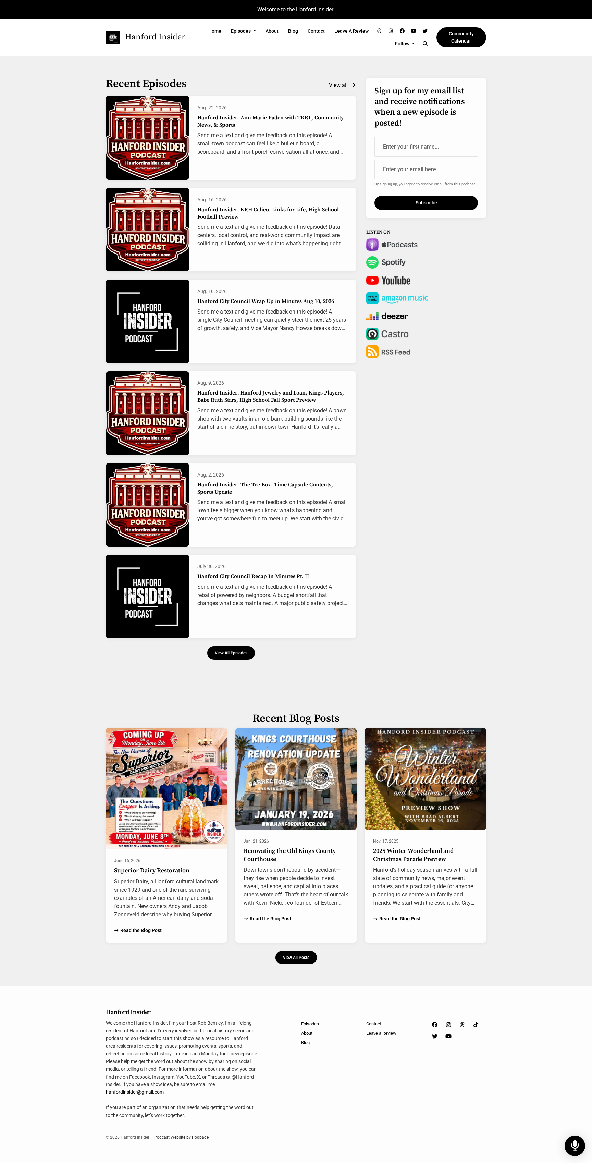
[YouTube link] (414, 31)
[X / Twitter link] (425, 31)
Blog (293, 31)
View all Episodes (231, 652)
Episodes (241, 31)
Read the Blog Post (141, 930)
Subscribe (426, 202)
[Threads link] (379, 31)
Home (214, 31)
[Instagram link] (391, 31)
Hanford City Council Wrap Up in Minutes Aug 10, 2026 (265, 301)
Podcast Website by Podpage (181, 1137)
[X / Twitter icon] (434, 1037)
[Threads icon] (462, 1025)
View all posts (296, 957)
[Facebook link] (402, 31)
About (272, 31)
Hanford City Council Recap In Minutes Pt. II (253, 576)
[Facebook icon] (434, 1025)
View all (339, 85)
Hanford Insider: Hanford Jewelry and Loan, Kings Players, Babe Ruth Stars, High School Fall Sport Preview (270, 396)
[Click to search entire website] (425, 43)
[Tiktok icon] (475, 1025)
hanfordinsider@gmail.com (135, 1092)
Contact (316, 31)
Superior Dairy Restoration (151, 870)
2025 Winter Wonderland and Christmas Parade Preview (413, 855)
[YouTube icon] (448, 1037)
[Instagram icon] (448, 1025)
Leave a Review (351, 31)
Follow (402, 43)
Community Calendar (461, 37)
